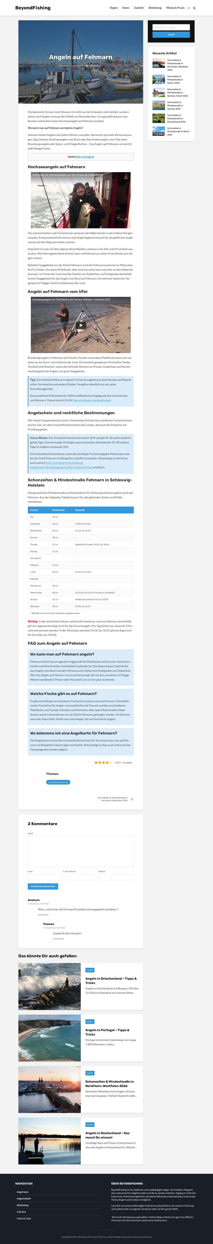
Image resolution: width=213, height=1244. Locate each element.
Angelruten (22, 1191)
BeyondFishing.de (89, 1237)
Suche (171, 34)
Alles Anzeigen (84, 157)
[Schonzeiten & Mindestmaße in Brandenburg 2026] (158, 118)
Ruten (125, 7)
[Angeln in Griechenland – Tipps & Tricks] (49, 986)
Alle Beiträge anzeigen (58, 782)
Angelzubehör (24, 1198)
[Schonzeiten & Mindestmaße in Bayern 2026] (158, 79)
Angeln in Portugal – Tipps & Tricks (107, 1032)
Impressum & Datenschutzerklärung (136, 1237)
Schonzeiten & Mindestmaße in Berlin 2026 (178, 131)
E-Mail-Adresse (69, 871)
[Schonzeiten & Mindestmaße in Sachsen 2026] (158, 105)
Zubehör (139, 7)
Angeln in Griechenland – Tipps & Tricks (111, 981)
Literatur (21, 1211)
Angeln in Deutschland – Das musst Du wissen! (107, 1135)
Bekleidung (155, 7)
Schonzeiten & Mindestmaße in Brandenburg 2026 (176, 118)
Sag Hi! (30, 833)
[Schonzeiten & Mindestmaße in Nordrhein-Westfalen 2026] (49, 1089)
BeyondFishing (33, 8)
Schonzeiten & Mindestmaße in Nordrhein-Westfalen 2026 (109, 1084)
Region (114, 7)
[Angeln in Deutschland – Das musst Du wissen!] (49, 1140)
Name (30, 871)
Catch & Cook (24, 1218)
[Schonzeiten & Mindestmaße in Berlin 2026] (158, 131)
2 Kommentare (94, 66)
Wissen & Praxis (175, 7)
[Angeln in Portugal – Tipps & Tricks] (49, 1037)
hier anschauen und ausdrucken (92, 400)
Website (101, 871)
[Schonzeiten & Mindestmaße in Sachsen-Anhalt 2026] (158, 92)
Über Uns (102, 1237)
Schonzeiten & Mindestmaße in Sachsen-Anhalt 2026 (177, 92)
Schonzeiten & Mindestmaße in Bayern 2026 (175, 79)
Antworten (43, 914)
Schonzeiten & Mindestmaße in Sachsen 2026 (175, 105)
